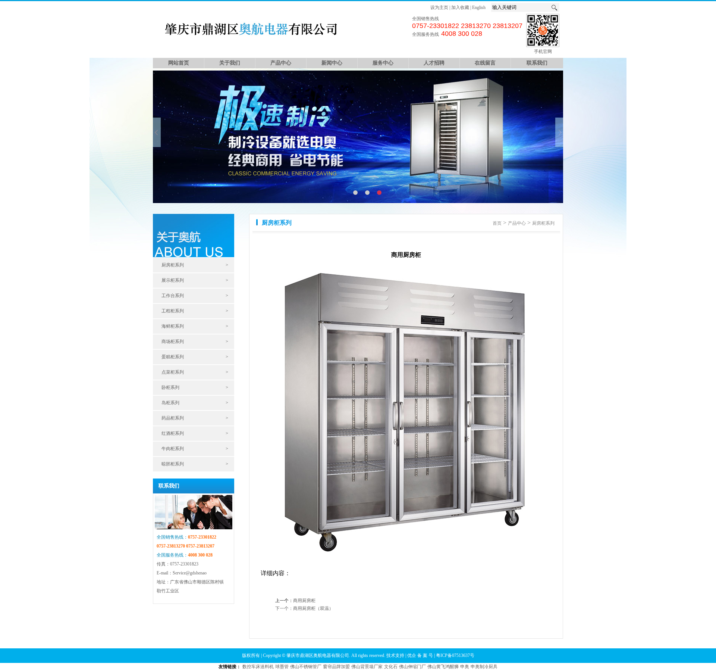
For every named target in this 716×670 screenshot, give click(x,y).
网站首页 (178, 63)
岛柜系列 (170, 402)
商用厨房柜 (304, 600)
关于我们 (229, 63)
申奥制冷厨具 (484, 666)
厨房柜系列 (172, 265)
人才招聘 (434, 63)
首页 (497, 223)
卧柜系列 (170, 387)
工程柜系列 (172, 311)
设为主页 (439, 7)
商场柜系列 (172, 341)
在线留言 (485, 63)
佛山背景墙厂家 (367, 666)
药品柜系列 (172, 418)
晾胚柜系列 (172, 464)
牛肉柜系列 (172, 448)
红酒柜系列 (172, 433)
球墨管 (282, 666)
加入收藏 (460, 7)
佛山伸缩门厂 (412, 666)
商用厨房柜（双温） (313, 608)
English (479, 7)
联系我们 (537, 63)
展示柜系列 (172, 280)
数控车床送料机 (258, 666)
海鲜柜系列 (172, 326)
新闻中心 (331, 63)
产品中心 (280, 63)
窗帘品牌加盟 (336, 666)
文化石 (391, 666)
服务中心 (383, 63)
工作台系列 (172, 295)
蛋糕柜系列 (172, 356)
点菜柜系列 (172, 372)
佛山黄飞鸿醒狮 (443, 666)
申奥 (464, 666)
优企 (412, 655)
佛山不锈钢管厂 (305, 666)
